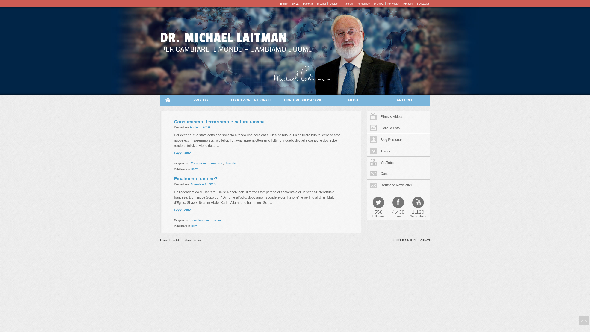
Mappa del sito (193, 240)
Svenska (379, 3)
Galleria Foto (390, 128)
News (194, 169)
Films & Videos (392, 117)
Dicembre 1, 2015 (203, 184)
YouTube (387, 163)
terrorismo (216, 163)
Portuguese (363, 3)
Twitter (385, 151)
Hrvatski (408, 3)
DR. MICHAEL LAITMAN (223, 38)
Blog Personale (392, 140)
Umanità (230, 163)
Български (423, 3)
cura (194, 220)
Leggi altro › (183, 153)
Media (353, 100)
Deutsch (334, 3)
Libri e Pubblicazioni (302, 100)
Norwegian (393, 3)
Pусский (308, 3)
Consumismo (199, 163)
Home (167, 100)
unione (217, 220)
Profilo (200, 100)
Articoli (404, 100)
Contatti (386, 173)
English (284, 3)
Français (348, 3)
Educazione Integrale (251, 100)
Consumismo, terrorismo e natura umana (219, 121)
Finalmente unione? (196, 178)
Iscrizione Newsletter (396, 185)
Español (321, 3)
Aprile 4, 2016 (200, 127)
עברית (295, 3)
